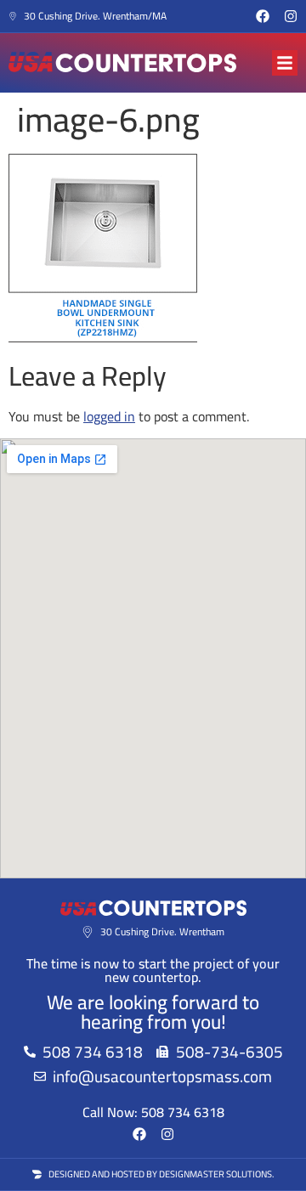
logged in (109, 416)
